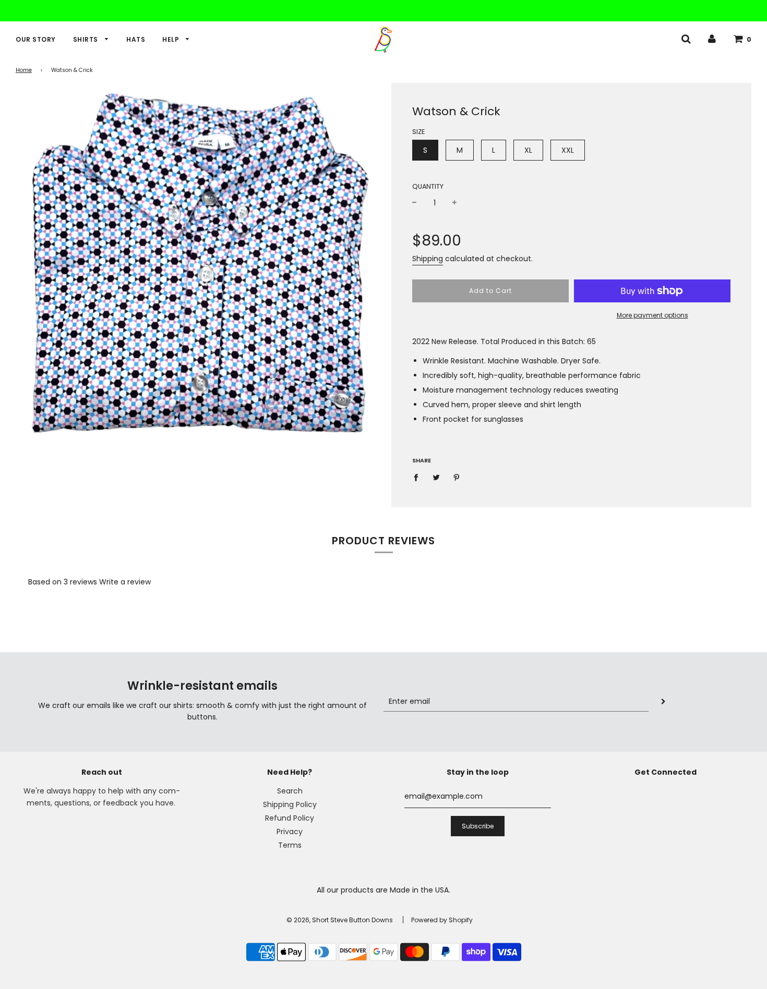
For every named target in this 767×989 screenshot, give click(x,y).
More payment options (652, 315)
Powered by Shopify (442, 919)
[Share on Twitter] (436, 476)
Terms (290, 845)
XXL (567, 150)
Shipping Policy (290, 804)
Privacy (290, 831)
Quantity (428, 186)
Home (24, 70)
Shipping (427, 258)
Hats (135, 39)
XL (528, 150)
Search (290, 791)
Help (171, 39)
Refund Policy (289, 818)
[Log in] (712, 38)
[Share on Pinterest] (457, 476)
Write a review (125, 582)
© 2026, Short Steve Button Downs (339, 919)
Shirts (86, 39)
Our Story (36, 39)
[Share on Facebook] (418, 476)
